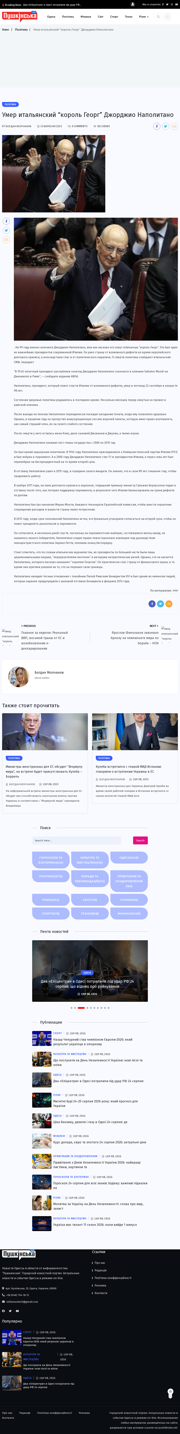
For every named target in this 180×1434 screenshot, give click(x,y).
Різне (142, 16)
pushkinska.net (167, 1427)
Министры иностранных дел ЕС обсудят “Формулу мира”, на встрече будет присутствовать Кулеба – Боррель (44, 771)
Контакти (101, 1293)
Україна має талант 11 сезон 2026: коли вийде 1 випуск (95, 1225)
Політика (68, 16)
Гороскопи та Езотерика (50, 860)
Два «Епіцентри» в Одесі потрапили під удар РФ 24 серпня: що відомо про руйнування (87, 984)
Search (140, 840)
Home (5, 29)
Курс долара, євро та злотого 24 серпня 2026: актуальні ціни (99, 1142)
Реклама (100, 1285)
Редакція (101, 1270)
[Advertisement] (90, 58)
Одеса (51, 16)
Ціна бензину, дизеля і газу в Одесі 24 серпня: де (90, 1122)
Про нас (100, 1262)
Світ (100, 16)
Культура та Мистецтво (90, 860)
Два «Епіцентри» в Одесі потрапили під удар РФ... (52, 4)
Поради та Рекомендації (90, 879)
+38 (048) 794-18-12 (17, 1295)
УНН (175, 590)
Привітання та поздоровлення (129, 881)
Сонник (129, 899)
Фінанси (86, 16)
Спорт (114, 16)
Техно (128, 16)
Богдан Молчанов (22, 784)
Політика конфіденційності (113, 1278)
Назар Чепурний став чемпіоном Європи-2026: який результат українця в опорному (48, 1341)
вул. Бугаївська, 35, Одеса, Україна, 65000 (30, 1288)
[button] (71, 1008)
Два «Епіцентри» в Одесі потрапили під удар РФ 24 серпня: (98, 1081)
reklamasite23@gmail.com (22, 1301)
